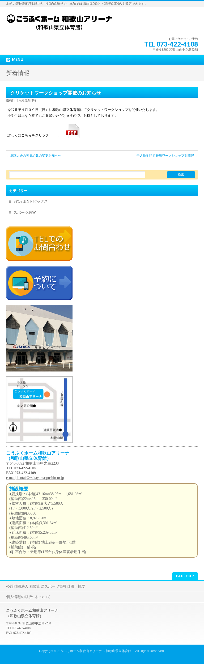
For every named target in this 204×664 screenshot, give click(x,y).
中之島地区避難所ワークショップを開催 (167, 155)
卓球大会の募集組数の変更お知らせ (33, 155)
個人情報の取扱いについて (28, 597)
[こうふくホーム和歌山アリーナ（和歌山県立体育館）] (59, 27)
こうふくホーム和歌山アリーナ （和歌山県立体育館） (95, 651)
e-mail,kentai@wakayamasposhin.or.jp (35, 478)
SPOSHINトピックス (31, 201)
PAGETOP (185, 576)
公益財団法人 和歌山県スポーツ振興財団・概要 (45, 586)
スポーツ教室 (25, 213)
